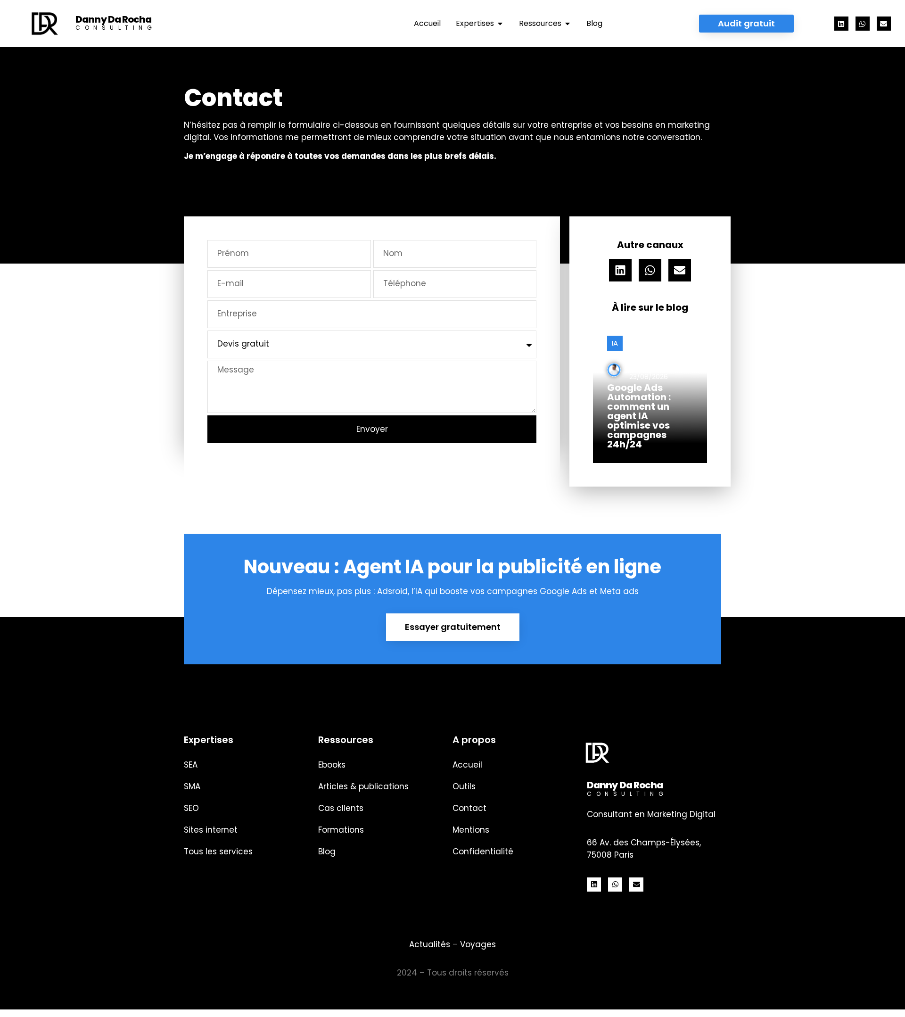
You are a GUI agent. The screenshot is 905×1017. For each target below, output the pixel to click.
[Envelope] (884, 24)
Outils (464, 786)
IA (615, 343)
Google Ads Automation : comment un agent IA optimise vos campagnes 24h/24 (639, 416)
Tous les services (218, 851)
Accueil (467, 764)
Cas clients (340, 808)
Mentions (470, 829)
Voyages (478, 944)
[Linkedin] (841, 24)
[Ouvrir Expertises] (500, 23)
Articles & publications (363, 786)
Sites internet (211, 829)
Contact (469, 808)
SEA (190, 764)
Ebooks (332, 764)
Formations (341, 829)
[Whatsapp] (863, 24)
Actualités (429, 944)
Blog (327, 851)
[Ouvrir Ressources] (567, 23)
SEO (191, 808)
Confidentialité (482, 851)
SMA (192, 786)
